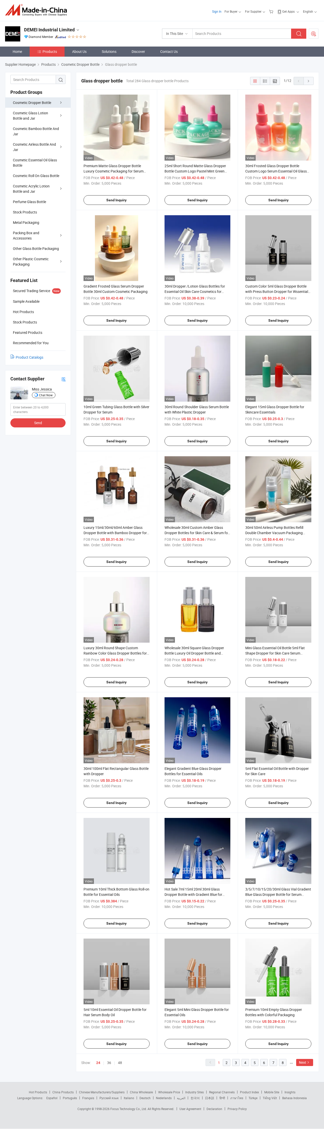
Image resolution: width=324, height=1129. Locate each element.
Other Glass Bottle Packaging (36, 248)
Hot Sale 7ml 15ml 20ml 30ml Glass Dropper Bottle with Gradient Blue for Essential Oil (193, 894)
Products (50, 51)
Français (88, 1098)
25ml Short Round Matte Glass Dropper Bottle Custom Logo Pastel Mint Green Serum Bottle (195, 171)
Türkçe (253, 1098)
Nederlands (164, 1098)
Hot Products (38, 1092)
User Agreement (190, 1109)
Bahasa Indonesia (294, 1098)
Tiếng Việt (270, 1098)
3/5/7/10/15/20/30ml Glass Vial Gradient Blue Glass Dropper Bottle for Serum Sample (278, 894)
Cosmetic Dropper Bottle (32, 102)
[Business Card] (64, 379)
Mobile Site (271, 1092)
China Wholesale (141, 1092)
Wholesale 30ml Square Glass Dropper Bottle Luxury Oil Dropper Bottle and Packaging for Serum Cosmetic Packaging (197, 653)
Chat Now (46, 395)
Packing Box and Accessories (26, 235)
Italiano (129, 1098)
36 (109, 1062)
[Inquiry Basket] (271, 11)
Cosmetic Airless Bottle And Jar (34, 147)
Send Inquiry (116, 200)
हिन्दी (222, 1098)
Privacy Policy (237, 1109)
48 (120, 1062)
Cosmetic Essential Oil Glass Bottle (35, 163)
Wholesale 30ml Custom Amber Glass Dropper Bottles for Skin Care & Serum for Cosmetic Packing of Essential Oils (197, 532)
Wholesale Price (169, 1092)
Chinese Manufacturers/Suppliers (102, 1092)
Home (17, 51)
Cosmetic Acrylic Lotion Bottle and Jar (31, 189)
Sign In (216, 11)
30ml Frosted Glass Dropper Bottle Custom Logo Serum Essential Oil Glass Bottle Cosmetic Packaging (276, 171)
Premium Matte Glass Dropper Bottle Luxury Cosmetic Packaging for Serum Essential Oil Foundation (114, 171)
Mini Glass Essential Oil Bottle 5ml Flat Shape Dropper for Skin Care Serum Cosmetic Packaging (275, 653)
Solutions (109, 51)
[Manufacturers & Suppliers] (37, 10)
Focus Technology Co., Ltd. (129, 1109)
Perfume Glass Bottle (29, 201)
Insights (290, 1092)
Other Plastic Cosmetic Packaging (31, 261)
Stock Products (25, 212)
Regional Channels (222, 1092)
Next (302, 1062)
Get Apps (288, 11)
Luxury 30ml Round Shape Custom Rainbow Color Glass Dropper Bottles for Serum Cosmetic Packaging (115, 653)
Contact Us (169, 51)
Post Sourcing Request (313, 34)
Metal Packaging (26, 222)
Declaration (214, 1109)
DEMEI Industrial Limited (49, 29)
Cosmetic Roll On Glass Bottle (36, 175)
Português (70, 1098)
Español (51, 1098)
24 (98, 1063)
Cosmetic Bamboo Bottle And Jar (36, 131)
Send (38, 422)
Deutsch (145, 1098)
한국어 (195, 1098)
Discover (138, 51)
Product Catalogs (29, 357)
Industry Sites (194, 1092)
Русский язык (108, 1098)
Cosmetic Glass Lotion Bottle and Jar (30, 116)
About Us (79, 51)
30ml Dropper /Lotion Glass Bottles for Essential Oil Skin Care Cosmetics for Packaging (195, 291)
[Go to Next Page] (308, 81)
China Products (63, 1092)
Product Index (249, 1092)
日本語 (209, 1098)
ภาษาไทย (236, 1098)
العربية (181, 1098)
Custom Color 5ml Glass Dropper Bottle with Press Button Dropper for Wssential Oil (276, 291)
